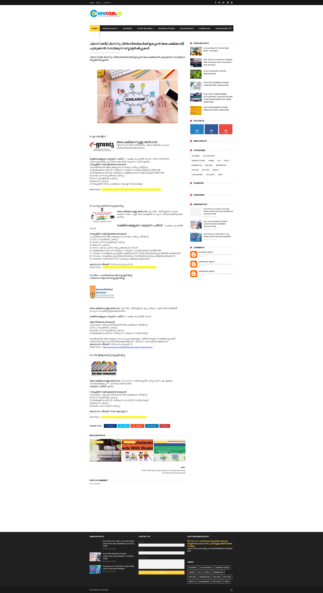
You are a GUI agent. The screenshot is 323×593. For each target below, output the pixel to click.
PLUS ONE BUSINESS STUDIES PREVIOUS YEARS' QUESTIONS (216, 108)
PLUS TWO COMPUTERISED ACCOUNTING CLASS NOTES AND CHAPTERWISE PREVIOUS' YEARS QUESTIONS (218, 98)
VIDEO (220, 175)
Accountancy (187, 28)
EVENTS (226, 160)
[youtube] (231, 2)
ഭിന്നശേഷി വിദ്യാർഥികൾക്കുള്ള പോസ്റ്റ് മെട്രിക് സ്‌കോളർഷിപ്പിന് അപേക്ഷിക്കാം (137, 453)
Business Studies (167, 28)
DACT (94, 34)
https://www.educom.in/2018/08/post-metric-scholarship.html (129, 267)
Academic (127, 28)
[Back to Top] (231, 590)
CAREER (211, 160)
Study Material (145, 28)
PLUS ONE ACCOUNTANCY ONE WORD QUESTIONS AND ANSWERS (217, 235)
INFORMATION (221, 165)
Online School (109, 28)
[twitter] (219, 2)
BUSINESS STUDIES (198, 160)
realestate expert (206, 262)
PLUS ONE (195, 170)
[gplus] (224, 2)
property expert (205, 252)
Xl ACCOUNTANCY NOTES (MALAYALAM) (215, 72)
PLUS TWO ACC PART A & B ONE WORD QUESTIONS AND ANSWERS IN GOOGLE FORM (218, 211)
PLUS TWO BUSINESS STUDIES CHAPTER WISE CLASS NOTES (216, 83)
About (98, 3)
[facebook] (215, 2)
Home (92, 3)
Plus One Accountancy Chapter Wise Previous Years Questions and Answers (218, 62)
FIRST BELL (208, 165)
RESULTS (216, 170)
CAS (218, 160)
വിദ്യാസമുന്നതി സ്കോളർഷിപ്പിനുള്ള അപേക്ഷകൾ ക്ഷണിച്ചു (169, 453)
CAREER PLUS (204, 28)
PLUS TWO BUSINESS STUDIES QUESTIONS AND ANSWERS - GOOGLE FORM (215, 224)
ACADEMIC (196, 156)
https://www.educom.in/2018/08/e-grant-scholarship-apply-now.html (131, 189)
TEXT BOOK (210, 175)
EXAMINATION (197, 165)
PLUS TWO (205, 170)
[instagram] (228, 2)
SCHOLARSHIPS (222, 28)
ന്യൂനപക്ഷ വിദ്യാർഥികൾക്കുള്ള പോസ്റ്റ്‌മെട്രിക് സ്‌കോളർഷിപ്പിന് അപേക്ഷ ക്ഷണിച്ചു (105, 453)
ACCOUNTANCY (209, 156)
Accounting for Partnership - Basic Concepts (217, 49)
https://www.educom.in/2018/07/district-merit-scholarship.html (124, 417)
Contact (107, 3)
